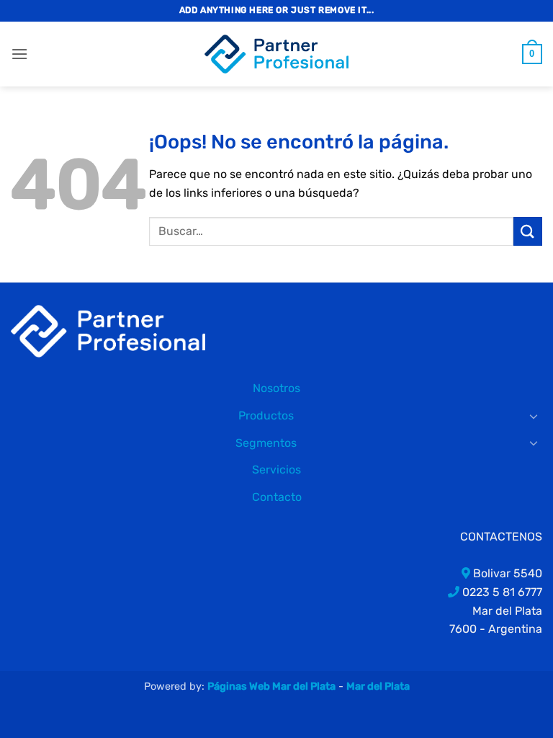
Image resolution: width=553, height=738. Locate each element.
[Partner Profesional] (108, 330)
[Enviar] (527, 231)
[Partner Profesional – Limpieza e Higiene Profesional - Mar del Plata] (276, 54)
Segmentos (266, 443)
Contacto (277, 497)
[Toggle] (533, 415)
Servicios (276, 469)
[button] (19, 53)
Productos (266, 415)
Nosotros (276, 388)
